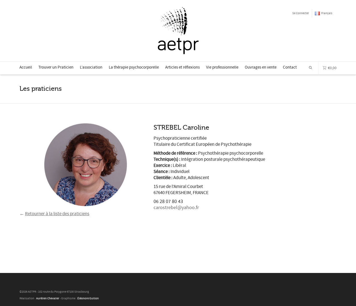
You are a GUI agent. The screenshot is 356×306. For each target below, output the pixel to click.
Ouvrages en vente (260, 67)
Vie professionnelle (222, 67)
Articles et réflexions (182, 67)
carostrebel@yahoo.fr (176, 207)
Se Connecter (300, 13)
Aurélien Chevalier (47, 298)
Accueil (25, 67)
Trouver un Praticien (55, 67)
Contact (290, 67)
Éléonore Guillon (88, 298)
